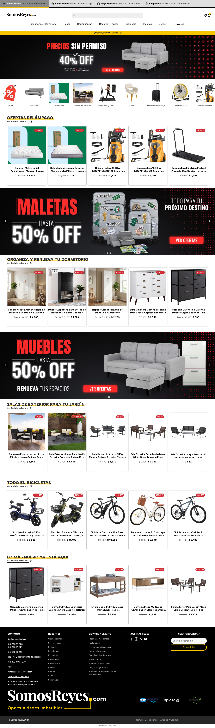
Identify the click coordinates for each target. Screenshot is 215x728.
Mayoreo (179, 24)
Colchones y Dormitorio (43, 24)
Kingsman (52, 647)
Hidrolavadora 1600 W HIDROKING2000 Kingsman (148, 170)
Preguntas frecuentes (99, 639)
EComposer (111, 726)
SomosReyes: (26, 3)
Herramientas (84, 24)
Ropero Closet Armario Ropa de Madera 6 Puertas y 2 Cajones (26, 311)
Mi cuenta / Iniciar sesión (100, 647)
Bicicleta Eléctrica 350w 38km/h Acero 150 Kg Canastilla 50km (26, 534)
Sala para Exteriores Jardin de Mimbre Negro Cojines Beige (26, 456)
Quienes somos (55, 639)
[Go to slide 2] (107, 253)
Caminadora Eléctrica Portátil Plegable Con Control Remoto (188, 170)
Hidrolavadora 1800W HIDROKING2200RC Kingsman (108, 170)
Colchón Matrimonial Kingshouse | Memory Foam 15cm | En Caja (27, 170)
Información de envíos (99, 651)
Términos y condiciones (146, 720)
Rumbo (51, 671)
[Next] (210, 221)
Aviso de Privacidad (169, 720)
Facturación (94, 643)
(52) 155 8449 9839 (17, 662)
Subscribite (189, 647)
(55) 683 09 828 (15, 644)
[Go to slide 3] (110, 253)
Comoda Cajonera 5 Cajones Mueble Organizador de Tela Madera (26, 608)
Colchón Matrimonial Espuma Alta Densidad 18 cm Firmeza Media (67, 170)
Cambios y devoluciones (100, 655)
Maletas (147, 24)
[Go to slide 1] (104, 253)
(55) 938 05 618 (15, 652)
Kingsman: (169, 3)
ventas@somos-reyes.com (20, 672)
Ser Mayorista (54, 643)
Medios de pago (96, 659)
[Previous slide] (3, 93)
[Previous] (5, 221)
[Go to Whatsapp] (141, 639)
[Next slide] (211, 93)
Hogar (67, 24)
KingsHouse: (121, 3)
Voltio (50, 676)
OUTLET (163, 24)
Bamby (51, 667)
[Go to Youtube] (146, 639)
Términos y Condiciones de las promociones (102, 672)
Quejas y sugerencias (98, 667)
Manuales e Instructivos (99, 663)
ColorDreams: (73, 3)
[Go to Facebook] (131, 639)
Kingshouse (53, 651)
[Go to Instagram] (136, 639)
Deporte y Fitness (108, 24)
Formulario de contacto (18, 676)
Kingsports (53, 655)
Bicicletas (130, 24)
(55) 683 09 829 (15, 647)
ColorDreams (54, 663)
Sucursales (53, 680)
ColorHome (53, 659)
